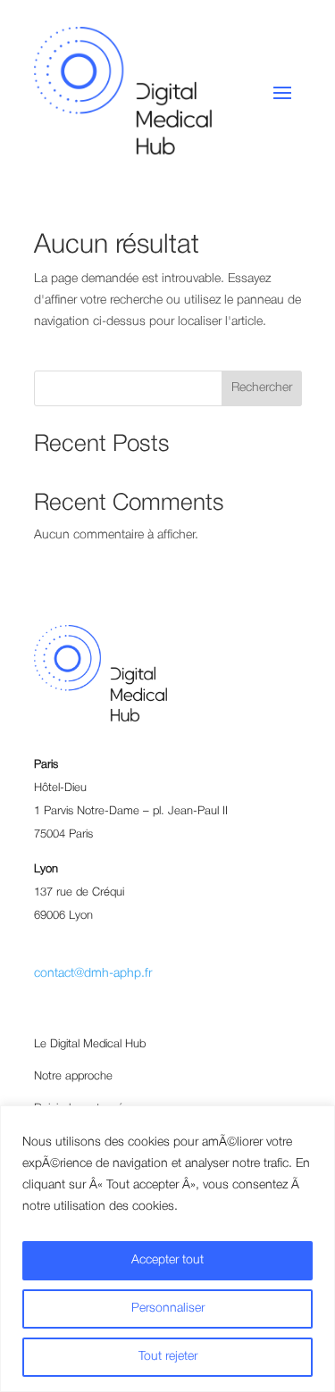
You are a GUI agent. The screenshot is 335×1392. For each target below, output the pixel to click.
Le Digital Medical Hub (90, 1044)
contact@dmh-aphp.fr (93, 973)
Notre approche (73, 1076)
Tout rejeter (167, 1357)
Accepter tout (167, 1260)
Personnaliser (168, 1308)
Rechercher (261, 388)
